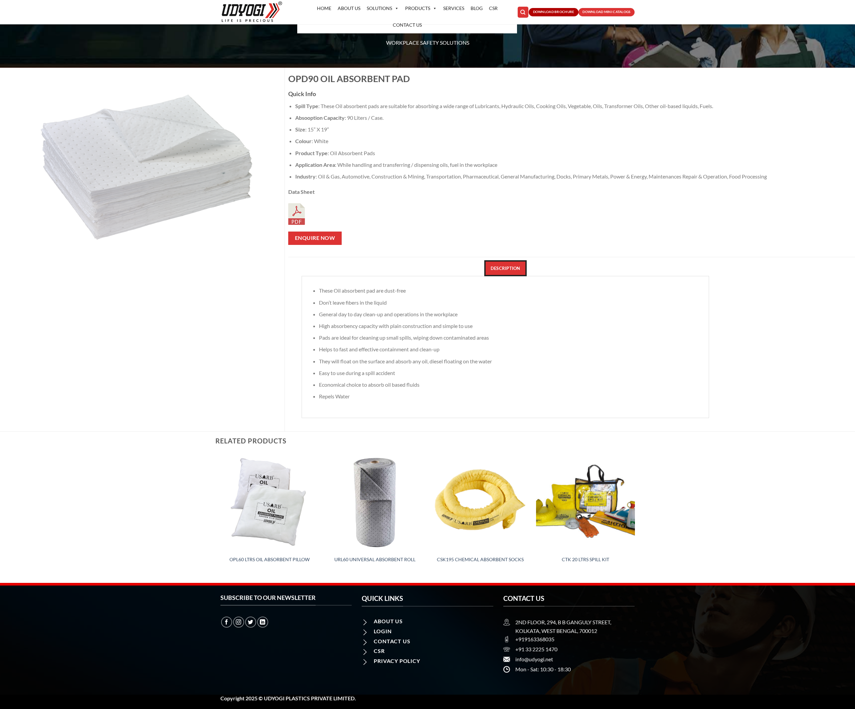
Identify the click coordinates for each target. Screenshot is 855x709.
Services (453, 8)
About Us (349, 8)
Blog (477, 8)
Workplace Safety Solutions (427, 42)
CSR (493, 8)
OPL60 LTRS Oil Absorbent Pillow (269, 559)
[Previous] (220, 517)
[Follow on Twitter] (250, 622)
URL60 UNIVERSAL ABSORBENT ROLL (374, 559)
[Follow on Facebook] (226, 622)
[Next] (635, 517)
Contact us (407, 25)
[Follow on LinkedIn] (262, 622)
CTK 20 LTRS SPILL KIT (585, 559)
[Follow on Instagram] (238, 622)
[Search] (523, 12)
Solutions (379, 8)
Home (324, 8)
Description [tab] (505, 268)
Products (417, 8)
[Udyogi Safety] (253, 12)
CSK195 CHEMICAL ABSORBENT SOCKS (480, 559)
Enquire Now (315, 238)
